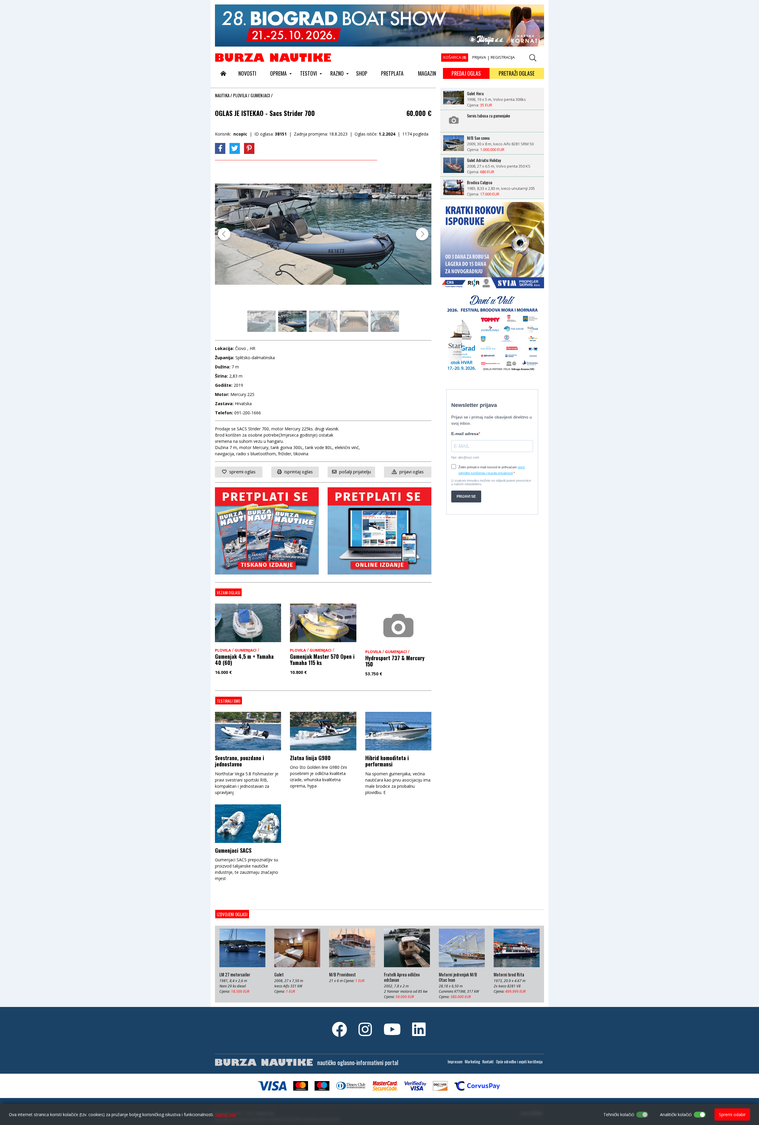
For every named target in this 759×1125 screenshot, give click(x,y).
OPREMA (278, 73)
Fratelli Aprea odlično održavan (402, 977)
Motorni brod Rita (509, 975)
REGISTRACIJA (503, 57)
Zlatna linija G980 (310, 758)
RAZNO (337, 73)
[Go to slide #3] (323, 321)
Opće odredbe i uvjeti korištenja (519, 1061)
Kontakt (488, 1061)
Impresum (455, 1061)
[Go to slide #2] (292, 321)
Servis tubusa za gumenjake (488, 115)
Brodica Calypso (479, 182)
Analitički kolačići (676, 1114)
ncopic (240, 134)
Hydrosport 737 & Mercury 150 (395, 661)
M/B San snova (478, 138)
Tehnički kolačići (618, 1114)
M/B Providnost (342, 975)
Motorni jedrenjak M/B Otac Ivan (458, 977)
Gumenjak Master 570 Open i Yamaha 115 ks (322, 660)
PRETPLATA (392, 73)
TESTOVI (308, 73)
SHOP (361, 73)
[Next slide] (422, 234)
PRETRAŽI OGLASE (517, 73)
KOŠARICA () (454, 57)
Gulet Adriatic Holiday (484, 160)
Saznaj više (225, 1114)
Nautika (222, 95)
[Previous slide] (224, 234)
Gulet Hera (475, 93)
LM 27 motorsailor (234, 975)
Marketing (472, 1061)
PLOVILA (240, 95)
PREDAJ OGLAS (466, 73)
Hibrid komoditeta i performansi (387, 761)
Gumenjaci (260, 95)
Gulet (279, 975)
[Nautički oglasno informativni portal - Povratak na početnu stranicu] (273, 57)
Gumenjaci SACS (233, 850)
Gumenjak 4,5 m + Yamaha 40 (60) (244, 660)
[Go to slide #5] (385, 321)
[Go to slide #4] (354, 321)
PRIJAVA (479, 57)
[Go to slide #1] (261, 321)
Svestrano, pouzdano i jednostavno (239, 761)
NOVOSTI (247, 73)
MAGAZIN (427, 73)
